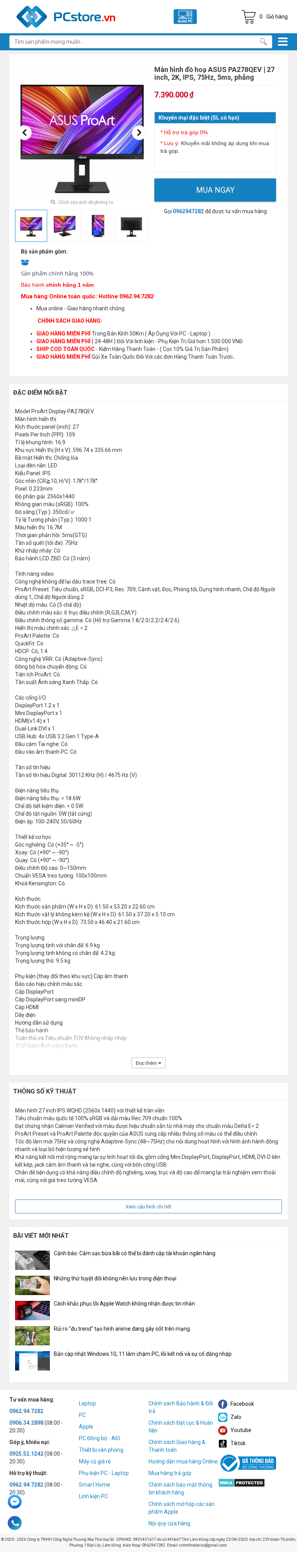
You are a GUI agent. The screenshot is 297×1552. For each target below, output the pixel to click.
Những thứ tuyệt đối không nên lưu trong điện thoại (115, 1278)
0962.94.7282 (26, 1411)
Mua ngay (215, 190)
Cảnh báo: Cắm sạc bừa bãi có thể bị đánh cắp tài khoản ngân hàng (134, 1253)
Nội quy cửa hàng (169, 1523)
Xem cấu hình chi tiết (148, 1207)
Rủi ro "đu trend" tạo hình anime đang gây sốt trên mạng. (122, 1329)
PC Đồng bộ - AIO (99, 1438)
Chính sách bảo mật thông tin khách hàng (180, 1489)
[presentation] (24, 132)
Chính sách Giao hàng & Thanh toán (176, 1446)
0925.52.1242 (26, 1454)
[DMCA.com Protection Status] (241, 1482)
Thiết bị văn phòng (101, 1450)
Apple (86, 1427)
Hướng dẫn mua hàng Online (183, 1461)
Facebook (241, 1404)
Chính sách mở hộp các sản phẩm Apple (181, 1508)
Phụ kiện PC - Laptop (104, 1473)
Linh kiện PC (93, 1496)
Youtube (240, 1430)
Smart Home (94, 1485)
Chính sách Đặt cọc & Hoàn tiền (180, 1427)
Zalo (235, 1417)
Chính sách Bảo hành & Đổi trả (180, 1407)
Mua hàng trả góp (169, 1473)
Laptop (87, 1403)
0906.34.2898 (26, 1423)
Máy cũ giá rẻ (95, 1461)
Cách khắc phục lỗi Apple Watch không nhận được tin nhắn (124, 1303)
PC (82, 1415)
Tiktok (237, 1443)
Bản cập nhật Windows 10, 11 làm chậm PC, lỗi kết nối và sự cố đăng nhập (143, 1354)
